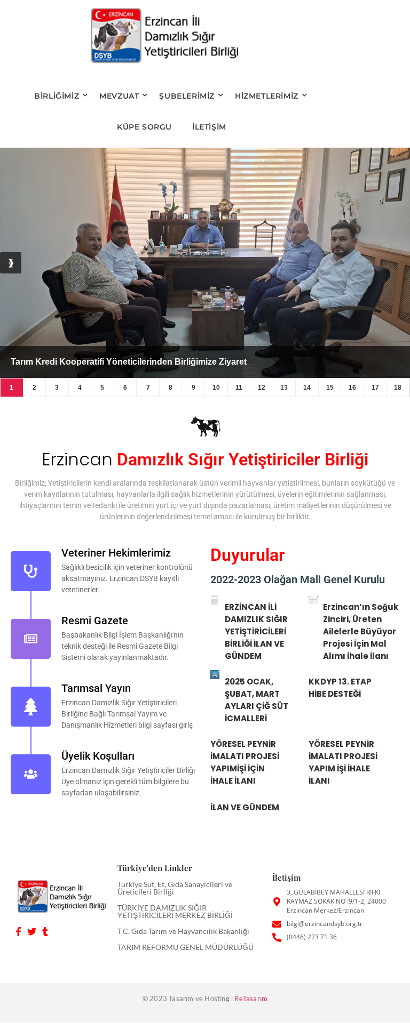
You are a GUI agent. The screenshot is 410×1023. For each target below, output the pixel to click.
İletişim (209, 127)
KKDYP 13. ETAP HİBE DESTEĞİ (340, 687)
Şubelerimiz (187, 96)
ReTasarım (250, 998)
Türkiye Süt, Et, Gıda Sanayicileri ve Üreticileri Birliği (174, 888)
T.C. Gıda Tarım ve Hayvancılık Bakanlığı (183, 931)
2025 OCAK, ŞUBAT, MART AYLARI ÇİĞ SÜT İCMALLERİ (256, 700)
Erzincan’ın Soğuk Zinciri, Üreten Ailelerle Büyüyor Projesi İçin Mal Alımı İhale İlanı (360, 631)
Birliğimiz (56, 96)
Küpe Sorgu (144, 127)
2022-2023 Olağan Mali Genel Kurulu (297, 579)
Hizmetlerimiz (266, 96)
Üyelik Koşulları (98, 756)
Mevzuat (119, 96)
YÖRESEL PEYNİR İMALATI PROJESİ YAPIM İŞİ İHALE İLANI (343, 762)
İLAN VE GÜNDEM (244, 807)
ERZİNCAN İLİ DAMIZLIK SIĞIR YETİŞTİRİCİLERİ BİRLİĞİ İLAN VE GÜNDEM (256, 631)
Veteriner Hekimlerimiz (116, 552)
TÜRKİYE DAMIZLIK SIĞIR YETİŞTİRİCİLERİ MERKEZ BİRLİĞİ (175, 911)
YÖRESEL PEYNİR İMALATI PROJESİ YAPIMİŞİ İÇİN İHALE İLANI (244, 762)
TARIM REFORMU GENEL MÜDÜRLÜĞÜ (185, 947)
